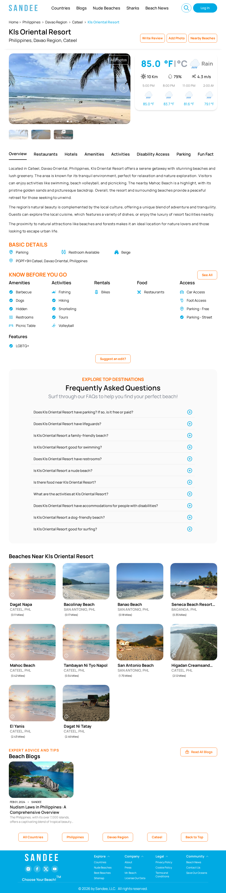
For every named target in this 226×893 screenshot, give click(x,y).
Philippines (31, 22)
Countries (60, 8)
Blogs (81, 8)
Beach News (157, 8)
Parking (184, 154)
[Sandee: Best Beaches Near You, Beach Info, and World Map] (23, 8)
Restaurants (46, 154)
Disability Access (153, 154)
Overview (18, 153)
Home (13, 22)
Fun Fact (206, 154)
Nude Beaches (106, 8)
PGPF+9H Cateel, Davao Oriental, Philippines (51, 260)
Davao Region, (48, 40)
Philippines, (21, 40)
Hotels (71, 154)
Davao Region (56, 22)
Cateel (77, 22)
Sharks (132, 8)
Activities (120, 154)
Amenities (94, 154)
